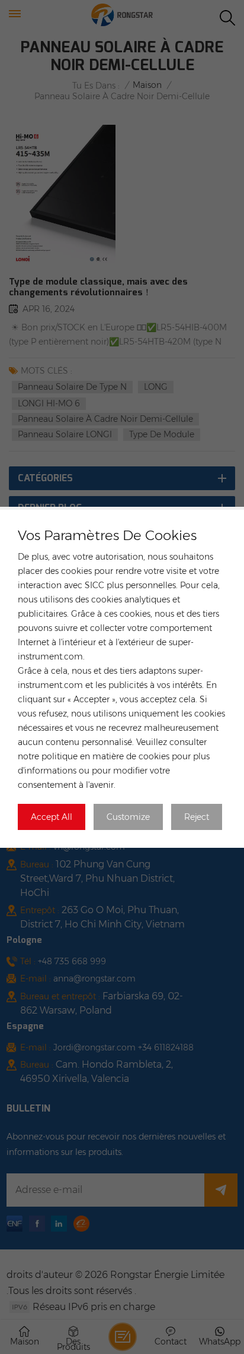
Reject (196, 817)
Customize (128, 817)
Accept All (51, 817)
